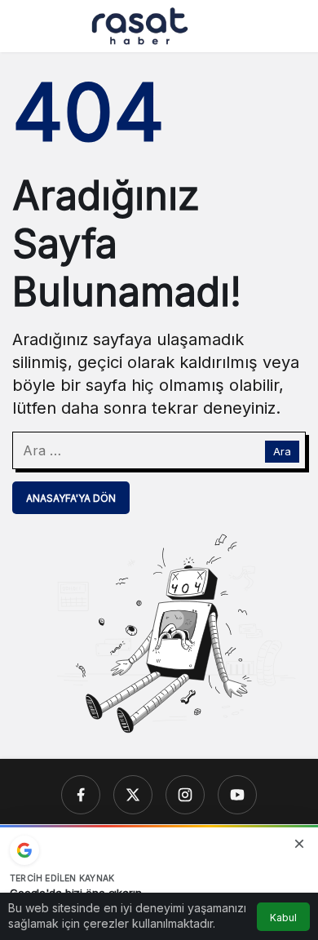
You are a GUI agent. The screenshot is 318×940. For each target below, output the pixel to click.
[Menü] (25, 26)
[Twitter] (132, 794)
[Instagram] (185, 794)
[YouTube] (237, 794)
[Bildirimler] (293, 26)
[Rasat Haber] (140, 24)
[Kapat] (299, 843)
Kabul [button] (283, 917)
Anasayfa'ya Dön (71, 498)
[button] (260, 26)
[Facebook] (80, 794)
